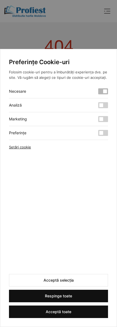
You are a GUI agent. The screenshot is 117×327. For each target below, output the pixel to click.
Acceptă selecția (59, 280)
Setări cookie (20, 147)
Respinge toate (58, 296)
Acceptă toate (58, 311)
